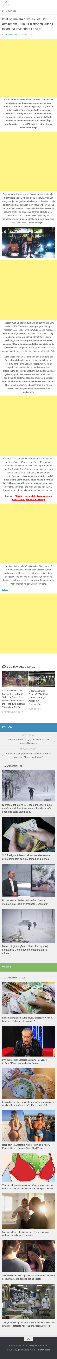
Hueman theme (43, 1350)
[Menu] (53, 3)
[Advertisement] (28, 68)
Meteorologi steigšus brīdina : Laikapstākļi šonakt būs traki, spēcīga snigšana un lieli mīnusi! (25, 950)
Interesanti (9, 11)
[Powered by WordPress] (19, 1350)
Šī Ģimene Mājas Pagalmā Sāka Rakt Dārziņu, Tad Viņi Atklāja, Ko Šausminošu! (38, 697)
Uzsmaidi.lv (11, 34)
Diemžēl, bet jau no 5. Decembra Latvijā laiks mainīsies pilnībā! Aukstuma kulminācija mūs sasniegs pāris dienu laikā (27, 808)
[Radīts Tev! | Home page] (9, 3)
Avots (5, 589)
